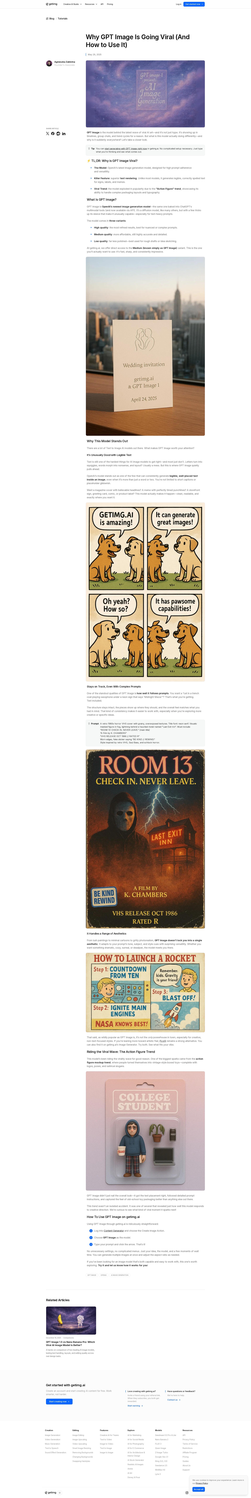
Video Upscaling (80, 1444)
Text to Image (106, 1448)
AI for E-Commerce (136, 1448)
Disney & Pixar (134, 1477)
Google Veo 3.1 (161, 1457)
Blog (51, 18)
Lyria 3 (158, 1474)
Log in (178, 4)
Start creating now (58, 1401)
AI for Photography (136, 1444)
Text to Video (106, 1439)
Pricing (110, 4)
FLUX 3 (158, 1444)
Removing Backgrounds (83, 1452)
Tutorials (62, 18)
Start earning (134, 1405)
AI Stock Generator (136, 1460)
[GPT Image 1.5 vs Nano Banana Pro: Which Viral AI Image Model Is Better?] (71, 1320)
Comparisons (68, 1338)
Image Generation (52, 1435)
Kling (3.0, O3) (161, 1461)
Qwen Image (160, 1448)
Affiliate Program (190, 1452)
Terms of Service (190, 1444)
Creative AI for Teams (109, 1435)
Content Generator (114, 1230)
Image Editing (78, 1435)
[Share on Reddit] (58, 133)
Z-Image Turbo (161, 1452)
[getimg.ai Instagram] (187, 1492)
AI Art (130, 1473)
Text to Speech (51, 1448)
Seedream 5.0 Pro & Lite (165, 1435)
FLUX (163, 1041)
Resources (89, 4)
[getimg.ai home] (50, 1492)
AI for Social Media (136, 1439)
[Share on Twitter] (47, 133)
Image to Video (106, 1444)
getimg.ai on (193, 18)
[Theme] (60, 1493)
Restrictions (188, 1448)
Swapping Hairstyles (81, 1461)
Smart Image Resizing (82, 1448)
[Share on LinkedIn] (63, 133)
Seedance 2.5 (161, 1465)
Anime (130, 1469)
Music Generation (52, 1444)
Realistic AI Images (135, 1464)
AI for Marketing (134, 1435)
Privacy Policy (189, 1439)
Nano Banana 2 (161, 1439)
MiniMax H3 (160, 1470)
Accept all (198, 1489)
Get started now (193, 4)
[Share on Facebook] (52, 133)
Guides (186, 1461)
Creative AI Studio (71, 4)
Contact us (172, 1400)
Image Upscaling (80, 1439)
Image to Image (106, 1452)
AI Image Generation (119, 1275)
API (102, 4)
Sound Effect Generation (55, 1452)
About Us (186, 1465)
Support (186, 1470)
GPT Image (91, 1275)
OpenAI (104, 1275)
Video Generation (52, 1439)
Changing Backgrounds (83, 1457)
